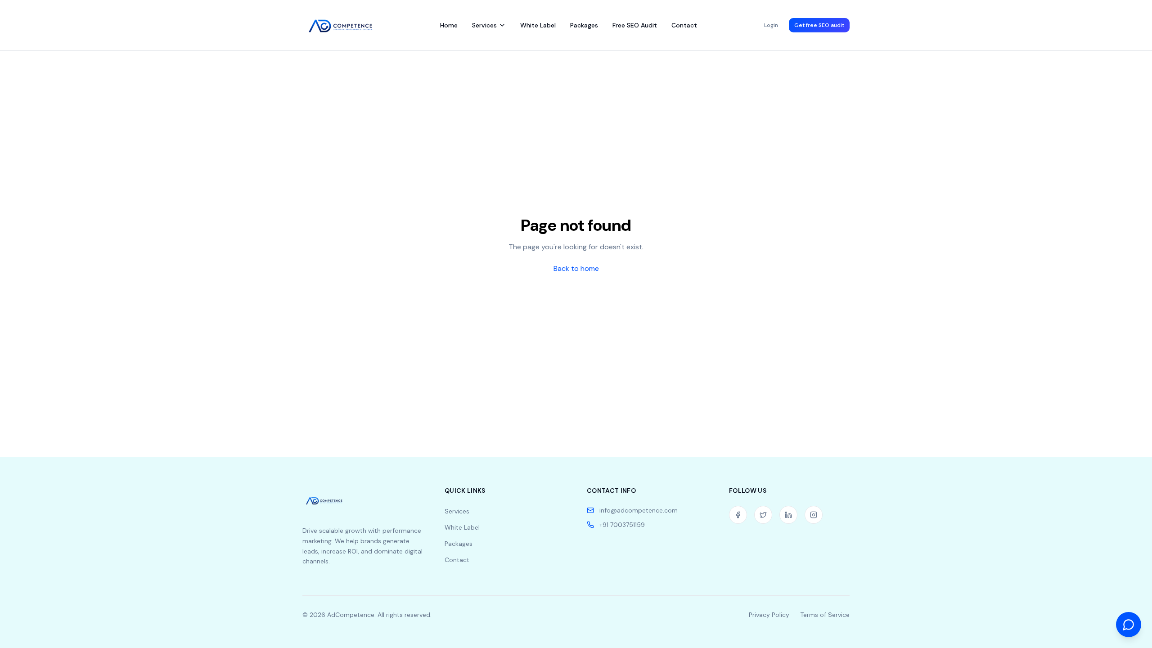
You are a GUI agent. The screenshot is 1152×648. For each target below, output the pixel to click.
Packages (584, 25)
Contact (684, 25)
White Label (538, 25)
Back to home (576, 268)
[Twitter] (763, 515)
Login (771, 25)
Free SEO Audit (634, 25)
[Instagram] (814, 515)
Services (484, 25)
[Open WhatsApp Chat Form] (1128, 624)
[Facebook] (738, 515)
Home (449, 25)
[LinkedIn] (788, 515)
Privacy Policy (769, 615)
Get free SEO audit (819, 25)
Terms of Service (825, 615)
